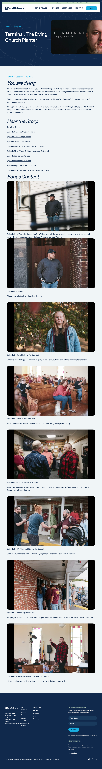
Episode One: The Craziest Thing (21, 132)
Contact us (18, 723)
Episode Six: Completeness (18, 156)
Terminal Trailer (13, 127)
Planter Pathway (23, 714)
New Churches (94, 3)
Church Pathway (23, 719)
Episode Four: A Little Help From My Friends (25, 146)
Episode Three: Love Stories (18, 141)
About (78, 8)
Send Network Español (69, 3)
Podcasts (36, 714)
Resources (67, 8)
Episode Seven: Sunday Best (19, 161)
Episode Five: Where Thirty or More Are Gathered (28, 151)
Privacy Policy (38, 759)
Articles (35, 710)
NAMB (87, 3)
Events (55, 8)
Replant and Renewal (25, 724)
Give (91, 8)
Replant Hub (79, 3)
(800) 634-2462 (10, 713)
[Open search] (84, 8)
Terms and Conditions (52, 759)
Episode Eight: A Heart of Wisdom (21, 165)
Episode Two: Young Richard (19, 137)
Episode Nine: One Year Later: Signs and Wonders (28, 170)
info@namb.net (10, 723)
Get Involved (42, 8)
